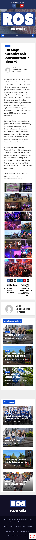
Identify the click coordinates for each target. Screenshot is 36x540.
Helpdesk (8, 531)
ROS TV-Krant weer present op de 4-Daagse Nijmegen (12, 288)
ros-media (18, 28)
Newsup (12, 522)
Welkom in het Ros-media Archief (18, 536)
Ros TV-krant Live (25, 531)
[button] (29, 35)
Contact (11, 526)
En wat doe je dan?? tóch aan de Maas (16, 482)
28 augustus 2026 (13, 422)
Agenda (7, 478)
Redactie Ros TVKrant (19, 69)
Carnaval (8, 413)
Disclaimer (18, 526)
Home (5, 526)
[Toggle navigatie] (16, 35)
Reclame (15, 531)
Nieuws (8, 46)
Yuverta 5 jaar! (12, 334)
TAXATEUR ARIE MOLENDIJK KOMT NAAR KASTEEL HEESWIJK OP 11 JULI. (23, 290)
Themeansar (22, 522)
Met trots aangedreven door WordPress (15, 519)
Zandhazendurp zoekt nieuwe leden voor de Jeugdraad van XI (17, 418)
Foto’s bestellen (27, 526)
